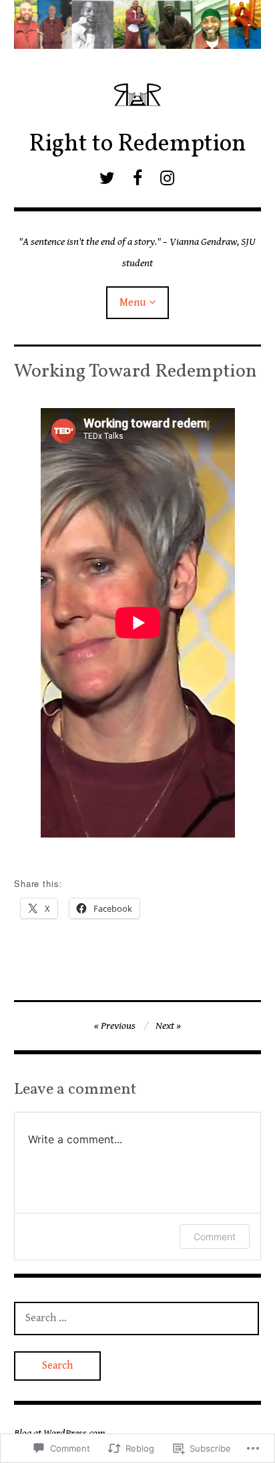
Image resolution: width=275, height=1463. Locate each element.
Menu (132, 302)
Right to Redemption (137, 144)
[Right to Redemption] (138, 24)
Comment (215, 1236)
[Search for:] (137, 1318)
